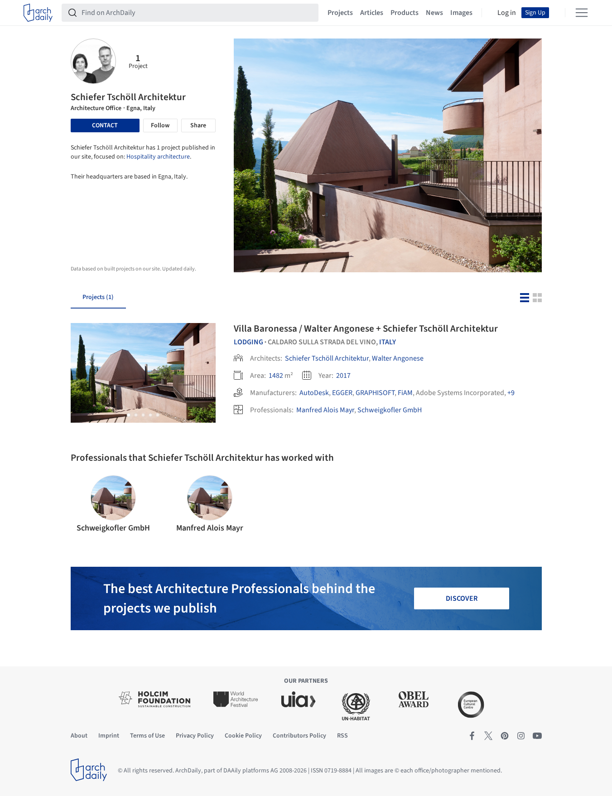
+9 (511, 393)
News (434, 13)
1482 (276, 376)
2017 (343, 376)
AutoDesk (314, 393)
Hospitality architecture (158, 156)
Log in (506, 13)
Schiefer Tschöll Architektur (327, 358)
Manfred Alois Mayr (325, 410)
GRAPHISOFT (375, 393)
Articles (371, 13)
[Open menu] (581, 12)
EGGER (342, 393)
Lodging (248, 342)
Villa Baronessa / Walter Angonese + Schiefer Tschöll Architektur (366, 328)
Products (404, 13)
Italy (387, 342)
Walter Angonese (398, 358)
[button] (128, 415)
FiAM (405, 393)
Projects (340, 13)
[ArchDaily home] (38, 13)
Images (461, 13)
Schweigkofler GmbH (389, 410)
